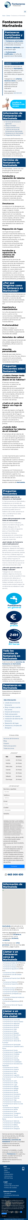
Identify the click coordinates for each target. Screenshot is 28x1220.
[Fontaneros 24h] (14, 4)
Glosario (6, 743)
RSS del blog (8, 1178)
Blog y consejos (10, 125)
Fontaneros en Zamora (11, 1126)
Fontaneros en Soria (10, 1111)
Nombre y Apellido (10, 789)
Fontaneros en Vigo (10, 1100)
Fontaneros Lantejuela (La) (12, 993)
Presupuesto (8, 1174)
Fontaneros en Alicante (11, 1025)
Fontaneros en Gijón (10, 1029)
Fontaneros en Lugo (10, 1084)
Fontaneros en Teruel (10, 1115)
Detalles (6, 813)
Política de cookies (10, 1187)
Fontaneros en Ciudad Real (12, 1052)
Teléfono (7, 795)
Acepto (4, 1216)
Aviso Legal (8, 1184)
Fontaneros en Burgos (11, 1037)
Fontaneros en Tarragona (12, 1113)
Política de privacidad (11, 1185)
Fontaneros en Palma (10, 1071)
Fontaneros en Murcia (10, 1092)
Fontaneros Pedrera (10, 982)
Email (5, 801)
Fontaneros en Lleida (10, 1083)
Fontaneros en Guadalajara (12, 1062)
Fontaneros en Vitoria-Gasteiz (13, 1021)
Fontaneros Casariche (10, 984)
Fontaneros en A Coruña (11, 1020)
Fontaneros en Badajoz (11, 1033)
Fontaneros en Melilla (10, 1090)
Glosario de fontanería (12, 712)
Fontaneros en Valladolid (11, 1123)
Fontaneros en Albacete (11, 1023)
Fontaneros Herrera (10, 965)
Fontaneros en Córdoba (11, 1054)
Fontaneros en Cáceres (11, 1039)
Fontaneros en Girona (10, 1058)
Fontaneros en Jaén (10, 1073)
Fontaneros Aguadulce (11, 968)
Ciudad (6, 807)
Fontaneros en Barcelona (11, 1035)
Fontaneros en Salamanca (12, 1102)
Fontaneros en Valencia (11, 1121)
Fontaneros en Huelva (10, 1067)
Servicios (7, 1168)
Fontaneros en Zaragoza (11, 1128)
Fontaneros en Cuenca (11, 1056)
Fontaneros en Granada (11, 1060)
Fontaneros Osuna (9, 988)
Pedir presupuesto (11, 714)
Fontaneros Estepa (9, 967)
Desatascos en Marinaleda (14, 133)
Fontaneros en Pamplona (12, 1094)
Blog (5, 741)
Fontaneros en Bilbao (10, 1125)
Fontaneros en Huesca (11, 1069)
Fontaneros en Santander (12, 1044)
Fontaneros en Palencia (11, 1098)
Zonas (8, 15)
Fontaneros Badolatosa (11, 1001)
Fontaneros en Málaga (10, 1088)
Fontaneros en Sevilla (10, 1109)
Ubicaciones (8, 1176)
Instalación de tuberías (12, 716)
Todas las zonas (9, 748)
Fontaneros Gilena (9, 972)
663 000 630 (18, 93)
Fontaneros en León (10, 1081)
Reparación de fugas (12, 723)
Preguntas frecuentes (12, 135)
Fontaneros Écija (8, 989)
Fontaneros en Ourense (11, 1096)
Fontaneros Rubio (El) (10, 963)
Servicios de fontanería (11, 738)
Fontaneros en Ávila (10, 1031)
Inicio (3, 15)
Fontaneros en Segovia (11, 1107)
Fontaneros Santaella (10, 991)
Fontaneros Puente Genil (11, 978)
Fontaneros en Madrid (10, 1086)
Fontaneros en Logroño (11, 1075)
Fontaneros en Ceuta (10, 1050)
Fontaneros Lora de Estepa (12, 974)
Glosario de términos (12, 127)
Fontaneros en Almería (11, 1027)
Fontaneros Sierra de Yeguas (13, 1005)
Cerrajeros (7, 1193)
